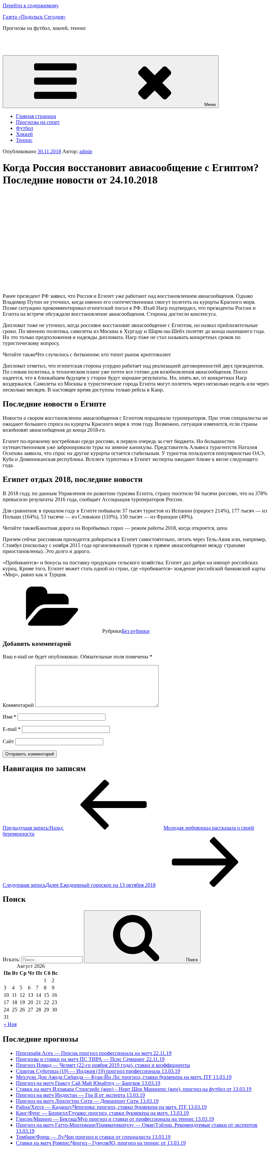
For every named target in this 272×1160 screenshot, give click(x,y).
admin (85, 151)
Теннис (24, 140)
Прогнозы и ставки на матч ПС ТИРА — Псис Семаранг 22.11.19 (90, 1059)
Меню (210, 104)
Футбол (24, 128)
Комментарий (18, 705)
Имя (9, 717)
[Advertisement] (58, 240)
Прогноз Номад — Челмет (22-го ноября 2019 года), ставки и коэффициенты (103, 1065)
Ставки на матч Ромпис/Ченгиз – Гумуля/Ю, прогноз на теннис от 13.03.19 (101, 1143)
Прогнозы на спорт (38, 122)
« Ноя (10, 1024)
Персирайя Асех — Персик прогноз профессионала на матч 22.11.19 (93, 1053)
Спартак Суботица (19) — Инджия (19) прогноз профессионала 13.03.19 (98, 1071)
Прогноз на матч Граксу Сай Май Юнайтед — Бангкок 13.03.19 (88, 1083)
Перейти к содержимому (31, 5)
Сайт (8, 741)
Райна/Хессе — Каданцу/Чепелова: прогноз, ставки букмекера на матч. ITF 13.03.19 (111, 1107)
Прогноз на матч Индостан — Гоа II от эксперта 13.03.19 (80, 1095)
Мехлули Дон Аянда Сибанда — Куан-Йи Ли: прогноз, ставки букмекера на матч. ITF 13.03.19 (124, 1077)
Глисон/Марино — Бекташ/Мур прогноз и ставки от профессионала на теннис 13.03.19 (115, 1119)
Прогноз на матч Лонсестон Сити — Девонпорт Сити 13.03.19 (87, 1101)
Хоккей (24, 134)
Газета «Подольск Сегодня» (34, 17)
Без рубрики (136, 631)
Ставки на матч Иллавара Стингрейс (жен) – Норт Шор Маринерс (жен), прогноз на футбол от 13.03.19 (133, 1089)
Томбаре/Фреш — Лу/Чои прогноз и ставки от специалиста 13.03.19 (93, 1137)
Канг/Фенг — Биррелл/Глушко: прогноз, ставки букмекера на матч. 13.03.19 (102, 1113)
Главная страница (36, 116)
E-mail (12, 729)
